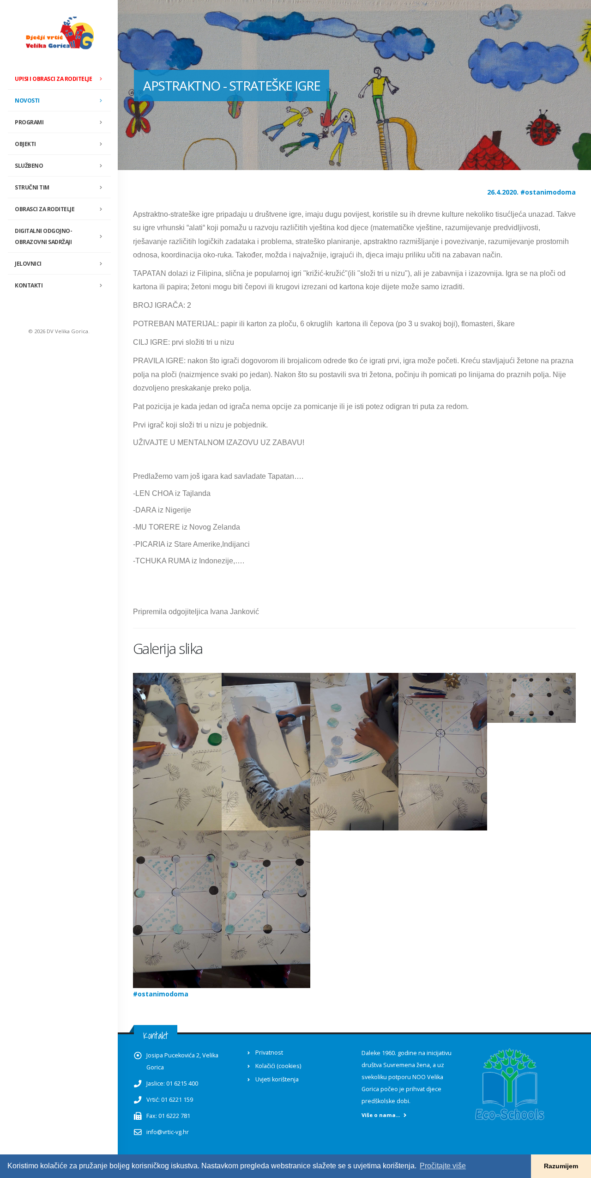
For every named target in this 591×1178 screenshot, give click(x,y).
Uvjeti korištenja (277, 1079)
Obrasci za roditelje (44, 209)
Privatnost (269, 1052)
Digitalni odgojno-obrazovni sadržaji (43, 236)
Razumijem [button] (561, 1166)
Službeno (29, 166)
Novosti (27, 100)
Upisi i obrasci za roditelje (53, 79)
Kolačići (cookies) (278, 1066)
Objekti (25, 144)
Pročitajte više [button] (443, 1166)
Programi (29, 122)
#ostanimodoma (548, 192)
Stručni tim (32, 187)
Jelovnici (28, 264)
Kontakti (28, 285)
